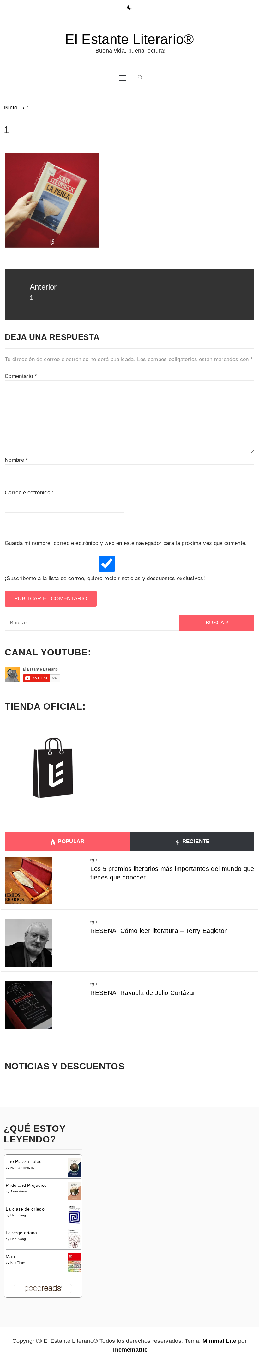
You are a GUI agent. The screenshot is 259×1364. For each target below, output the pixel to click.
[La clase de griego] (74, 1215)
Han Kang (18, 1215)
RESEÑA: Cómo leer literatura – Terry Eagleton (159, 930)
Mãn (10, 1256)
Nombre (16, 460)
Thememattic (129, 1350)
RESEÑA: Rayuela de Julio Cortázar (142, 992)
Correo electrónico (29, 493)
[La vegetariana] (74, 1239)
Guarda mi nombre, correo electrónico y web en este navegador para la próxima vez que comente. (126, 543)
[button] (129, 8)
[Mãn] (74, 1262)
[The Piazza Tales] (74, 1166)
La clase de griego (25, 1208)
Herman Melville (22, 1167)
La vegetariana (21, 1232)
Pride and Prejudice (26, 1185)
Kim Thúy (17, 1262)
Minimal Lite (219, 1341)
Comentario (21, 376)
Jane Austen (20, 1191)
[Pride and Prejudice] (74, 1190)
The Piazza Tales (23, 1161)
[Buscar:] (92, 623)
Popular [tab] (70, 841)
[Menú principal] (122, 77)
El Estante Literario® (129, 39)
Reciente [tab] (194, 841)
